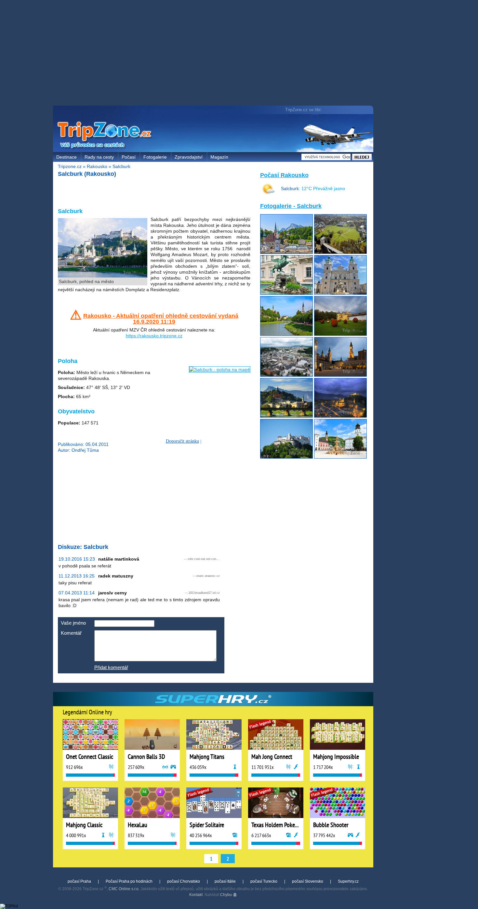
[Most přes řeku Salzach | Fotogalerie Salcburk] (286, 416)
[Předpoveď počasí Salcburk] (268, 194)
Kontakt (196, 894)
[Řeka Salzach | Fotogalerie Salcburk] (286, 334)
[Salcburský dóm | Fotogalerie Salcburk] (340, 293)
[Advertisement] (214, 53)
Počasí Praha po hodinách (129, 881)
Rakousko (97, 166)
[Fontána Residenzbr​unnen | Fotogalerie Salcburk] (340, 457)
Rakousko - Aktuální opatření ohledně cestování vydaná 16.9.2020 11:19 (160, 319)
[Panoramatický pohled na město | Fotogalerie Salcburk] (286, 375)
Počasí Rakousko (284, 175)
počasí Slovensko (307, 881)
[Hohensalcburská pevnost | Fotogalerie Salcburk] (286, 457)
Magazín (219, 157)
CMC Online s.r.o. (124, 889)
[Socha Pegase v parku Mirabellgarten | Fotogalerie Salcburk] (286, 293)
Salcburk (121, 166)
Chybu (226, 894)
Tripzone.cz (70, 166)
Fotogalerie (155, 157)
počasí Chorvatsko (183, 881)
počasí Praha (79, 881)
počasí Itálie (225, 881)
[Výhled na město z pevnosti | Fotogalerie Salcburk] (340, 252)
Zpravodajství (189, 157)
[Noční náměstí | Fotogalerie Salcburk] (340, 375)
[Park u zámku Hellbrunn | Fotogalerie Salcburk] (340, 334)
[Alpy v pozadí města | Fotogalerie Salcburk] (286, 252)
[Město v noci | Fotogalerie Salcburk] (340, 416)
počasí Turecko (263, 881)
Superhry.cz (348, 881)
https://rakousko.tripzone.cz (154, 335)
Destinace (66, 157)
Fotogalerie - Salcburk (291, 206)
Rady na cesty (99, 157)
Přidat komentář (111, 667)
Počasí (129, 157)
